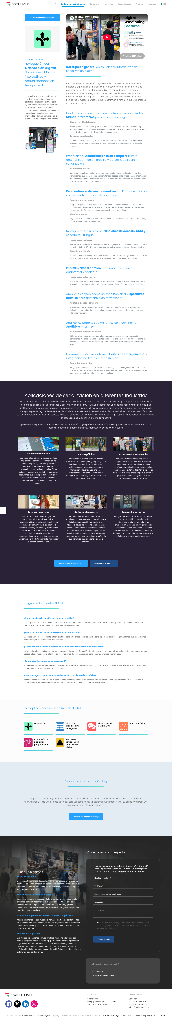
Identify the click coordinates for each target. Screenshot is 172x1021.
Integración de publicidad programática (41, 742)
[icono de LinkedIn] (164, 1015)
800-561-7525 (142, 1001)
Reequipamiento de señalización (101, 1001)
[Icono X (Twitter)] (161, 1015)
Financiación (92, 999)
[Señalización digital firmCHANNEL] (20, 4)
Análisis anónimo (138, 723)
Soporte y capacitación (97, 1004)
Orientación (40, 723)
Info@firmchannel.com (139, 1007)
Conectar (133, 999)
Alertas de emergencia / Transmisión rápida (72, 743)
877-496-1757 (141, 1004)
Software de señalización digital (36, 1015)
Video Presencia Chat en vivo (105, 724)
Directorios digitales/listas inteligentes (73, 726)
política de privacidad (145, 1015)
